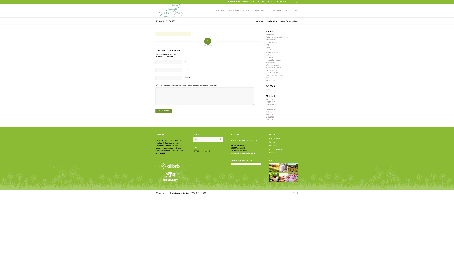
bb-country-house (165, 20)
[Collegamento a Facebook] (293, 2)
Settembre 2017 (271, 112)
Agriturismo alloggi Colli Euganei (277, 37)
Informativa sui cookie (273, 68)
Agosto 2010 (270, 119)
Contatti (269, 50)
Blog (267, 45)
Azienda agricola (271, 42)
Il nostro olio (270, 63)
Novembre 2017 (271, 107)
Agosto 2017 (270, 114)
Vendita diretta (271, 80)
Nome (186, 62)
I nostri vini (269, 57)
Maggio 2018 (270, 102)
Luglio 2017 (270, 117)
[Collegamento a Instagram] (297, 2)
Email (186, 70)
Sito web (187, 78)
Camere (268, 47)
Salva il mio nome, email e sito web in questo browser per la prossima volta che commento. (188, 86)
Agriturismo (270, 35)
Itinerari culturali (271, 70)
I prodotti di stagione (273, 60)
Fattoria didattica (272, 52)
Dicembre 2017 (271, 104)
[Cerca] (296, 10)
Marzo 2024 (270, 99)
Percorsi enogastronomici (275, 75)
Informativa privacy (272, 65)
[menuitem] (221, 10)
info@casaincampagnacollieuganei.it (243, 153)
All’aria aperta (271, 40)
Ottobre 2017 (271, 109)
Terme (268, 78)
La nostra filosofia (272, 73)
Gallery (268, 55)
